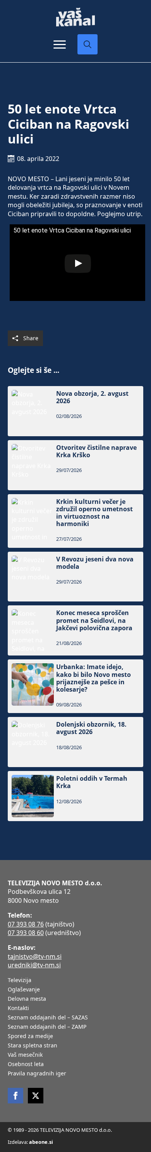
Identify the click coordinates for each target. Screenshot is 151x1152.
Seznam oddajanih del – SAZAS (48, 1018)
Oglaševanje (24, 990)
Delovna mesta (27, 999)
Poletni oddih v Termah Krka (91, 782)
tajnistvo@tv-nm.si (35, 956)
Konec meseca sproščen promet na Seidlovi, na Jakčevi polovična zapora (94, 620)
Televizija (19, 980)
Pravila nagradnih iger (37, 1074)
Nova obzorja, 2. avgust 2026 (92, 397)
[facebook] (15, 1095)
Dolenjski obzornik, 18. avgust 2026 (91, 728)
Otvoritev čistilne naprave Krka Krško (96, 451)
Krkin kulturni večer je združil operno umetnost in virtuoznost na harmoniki (94, 513)
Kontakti (18, 1008)
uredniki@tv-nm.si (34, 965)
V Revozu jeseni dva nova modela (95, 563)
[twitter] (35, 1095)
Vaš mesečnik (25, 1055)
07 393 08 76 (26, 924)
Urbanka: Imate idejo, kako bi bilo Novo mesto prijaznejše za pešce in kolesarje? (93, 678)
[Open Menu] (59, 44)
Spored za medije (30, 1036)
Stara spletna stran (32, 1046)
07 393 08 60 (26, 932)
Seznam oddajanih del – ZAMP (47, 1027)
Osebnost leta (26, 1064)
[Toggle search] (87, 44)
